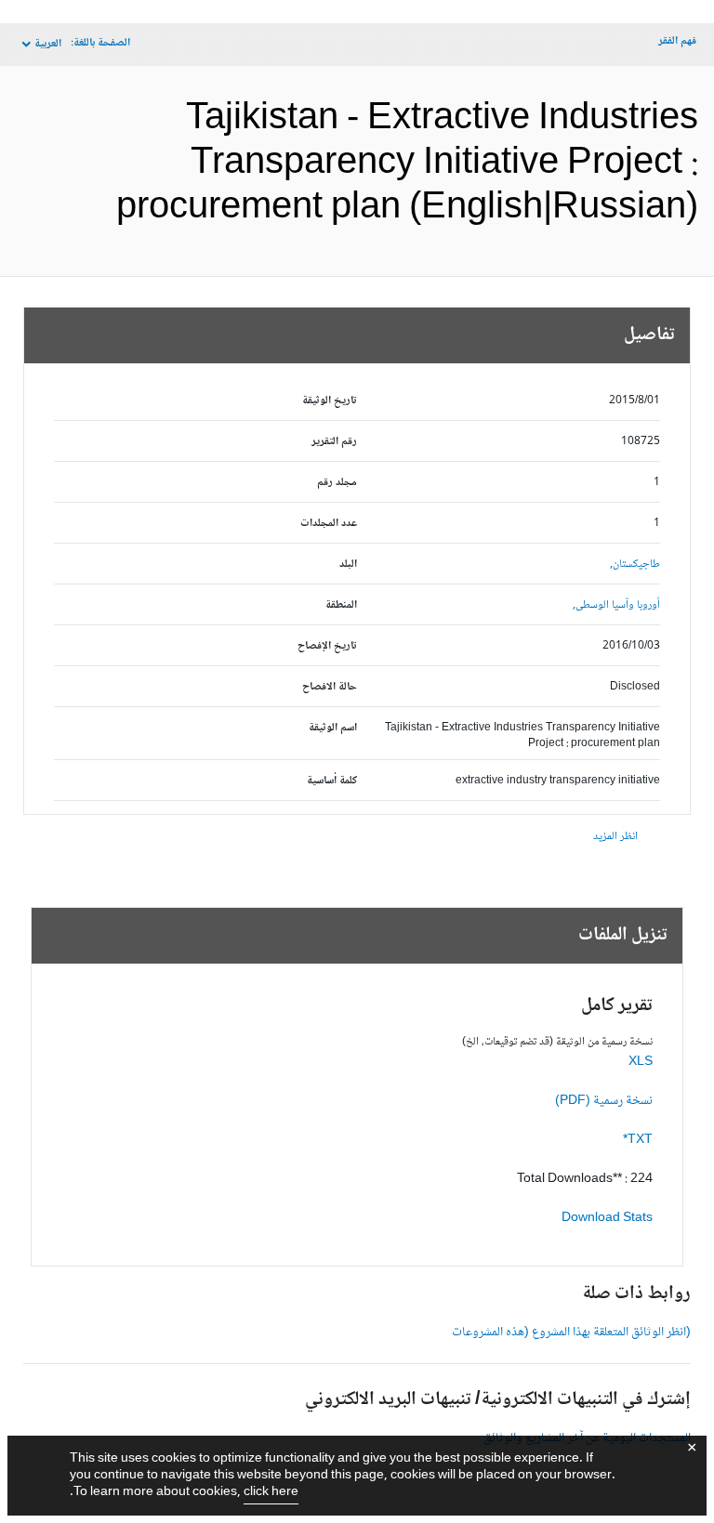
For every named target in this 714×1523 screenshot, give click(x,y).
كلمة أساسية (332, 781)
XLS (640, 1062)
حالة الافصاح (329, 687)
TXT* (638, 1140)
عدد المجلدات (328, 524)
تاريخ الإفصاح (327, 646)
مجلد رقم (337, 483)
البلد (348, 564)
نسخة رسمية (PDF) (604, 1101)
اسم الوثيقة (333, 728)
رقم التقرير (334, 442)
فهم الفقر (677, 41)
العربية (47, 44)
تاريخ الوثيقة (329, 401)
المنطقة (341, 605)
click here (271, 1492)
